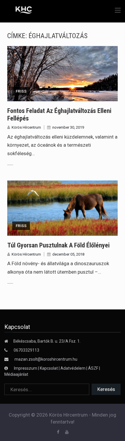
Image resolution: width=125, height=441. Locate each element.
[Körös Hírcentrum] (20, 11)
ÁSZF (93, 368)
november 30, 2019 (68, 127)
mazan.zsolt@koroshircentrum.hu (46, 359)
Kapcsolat (49, 368)
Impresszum (26, 368)
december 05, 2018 (68, 254)
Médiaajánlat (16, 374)
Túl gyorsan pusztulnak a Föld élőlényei (58, 245)
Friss (21, 91)
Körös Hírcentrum (26, 127)
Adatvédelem (72, 368)
